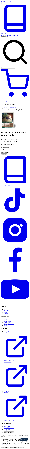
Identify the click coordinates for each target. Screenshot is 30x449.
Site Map (6, 325)
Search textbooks (5, 36)
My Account (7, 309)
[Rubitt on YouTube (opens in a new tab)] (15, 303)
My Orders (6, 310)
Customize (21, 447)
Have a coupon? (4, 152)
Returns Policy (7, 322)
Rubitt (17, 35)
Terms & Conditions (9, 428)
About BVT (7, 331)
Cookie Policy (7, 430)
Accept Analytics (5, 447)
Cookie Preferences (8, 432)
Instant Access (12, 35)
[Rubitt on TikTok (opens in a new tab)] (15, 214)
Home (5, 101)
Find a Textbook (5, 35)
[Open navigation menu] (1, 3)
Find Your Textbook (8, 319)
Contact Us (6, 391)
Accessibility (7, 429)
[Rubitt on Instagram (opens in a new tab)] (15, 244)
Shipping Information (9, 324)
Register (6, 313)
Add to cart (3, 154)
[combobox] (8, 68)
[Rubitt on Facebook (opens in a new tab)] (15, 274)
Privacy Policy (7, 426)
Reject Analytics (14, 447)
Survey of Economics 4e (10, 107)
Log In (5, 312)
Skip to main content (6, 1)
